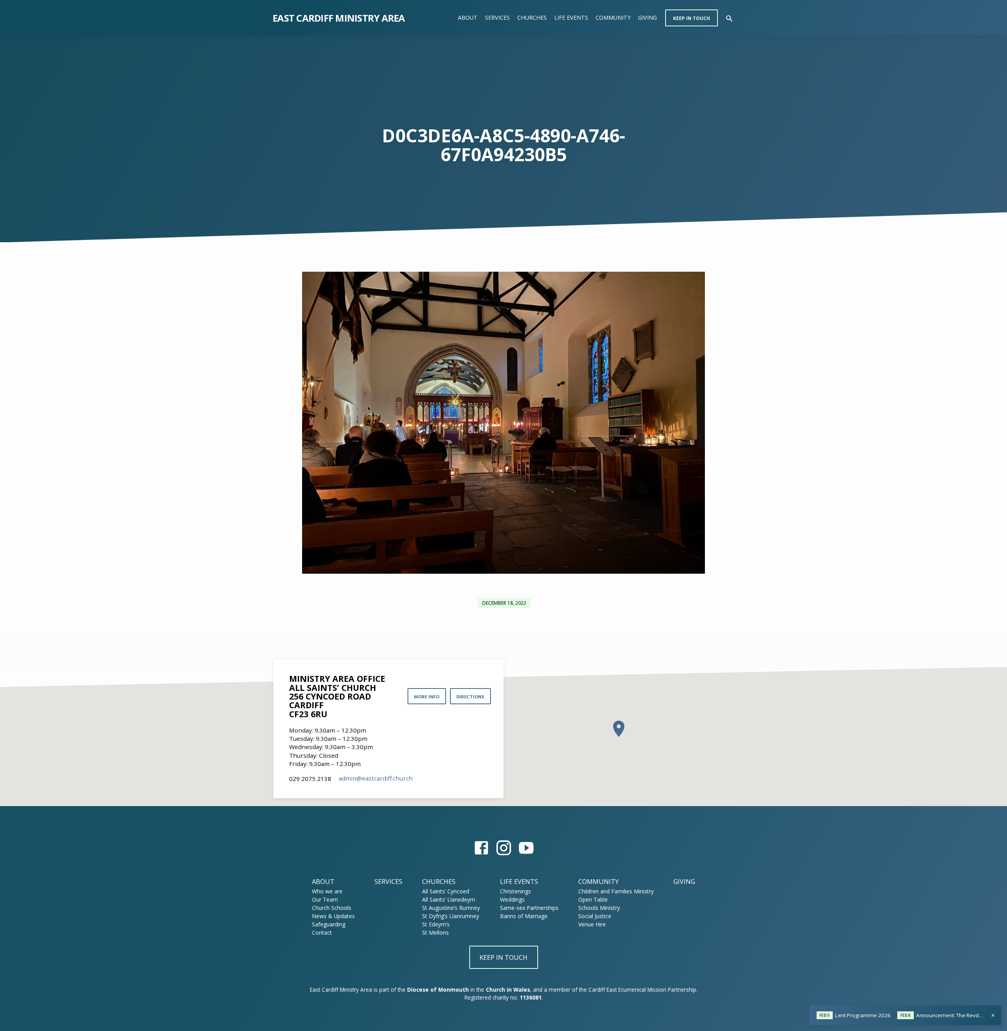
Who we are (327, 891)
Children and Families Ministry (616, 891)
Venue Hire (592, 924)
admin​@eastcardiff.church (376, 778)
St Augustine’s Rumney (451, 907)
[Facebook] (481, 848)
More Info (426, 697)
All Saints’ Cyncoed (445, 891)
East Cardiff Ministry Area (339, 17)
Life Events (571, 17)
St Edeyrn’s (436, 924)
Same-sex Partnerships (529, 907)
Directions (470, 697)
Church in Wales (508, 989)
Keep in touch (691, 18)
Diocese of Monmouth (438, 989)
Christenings (515, 891)
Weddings (512, 899)
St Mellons (435, 932)
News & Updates (333, 916)
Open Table (593, 899)
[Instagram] (504, 848)
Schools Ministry (599, 907)
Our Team (325, 899)
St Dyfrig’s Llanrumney (450, 916)
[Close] (993, 1015)
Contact (322, 932)
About (468, 17)
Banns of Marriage (524, 916)
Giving (647, 17)
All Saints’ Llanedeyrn (448, 899)
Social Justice (594, 916)
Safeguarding (328, 924)
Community (613, 17)
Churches (532, 17)
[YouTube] (526, 848)
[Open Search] (729, 18)
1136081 (531, 997)
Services (497, 17)
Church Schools (331, 907)
